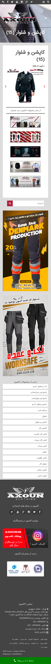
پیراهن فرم (42, 410)
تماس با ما (44, 625)
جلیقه (44, 452)
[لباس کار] (25, 181)
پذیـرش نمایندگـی (24, 621)
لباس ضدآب (42, 446)
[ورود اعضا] (3, 2)
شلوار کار (43, 464)
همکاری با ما (13, 621)
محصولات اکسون (33, 617)
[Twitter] (12, 2)
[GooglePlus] (26, 2)
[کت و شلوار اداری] (25, 122)
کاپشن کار (43, 428)
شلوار (44, 416)
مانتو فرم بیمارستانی (38, 392)
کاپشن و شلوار (41, 422)
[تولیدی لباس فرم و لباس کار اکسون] (25, 493)
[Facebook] (8, 2)
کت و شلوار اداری (40, 386)
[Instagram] (21, 2)
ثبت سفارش (35, 621)
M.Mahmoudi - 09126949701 (12, 632)
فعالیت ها (15, 617)
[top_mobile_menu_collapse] (43, 2)
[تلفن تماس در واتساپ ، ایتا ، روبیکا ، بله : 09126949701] (3, 6)
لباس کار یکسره (40, 434)
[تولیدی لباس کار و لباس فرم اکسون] (19, 18)
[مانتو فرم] (25, 136)
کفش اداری (42, 476)
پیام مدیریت (23, 617)
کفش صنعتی (42, 470)
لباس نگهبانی (42, 458)
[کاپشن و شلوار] (25, 151)
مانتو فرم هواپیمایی (39, 398)
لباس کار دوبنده (41, 440)
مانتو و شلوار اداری (39, 404)
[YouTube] (17, 2)
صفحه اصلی (43, 617)
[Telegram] (31, 2)
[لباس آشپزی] (25, 166)
